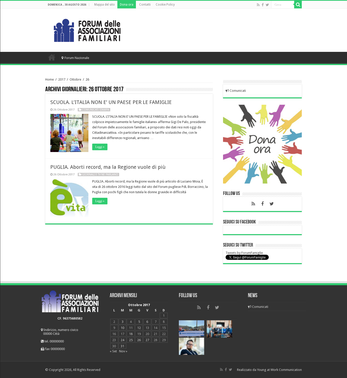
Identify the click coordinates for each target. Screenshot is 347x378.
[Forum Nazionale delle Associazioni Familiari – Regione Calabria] (87, 29)
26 (139, 340)
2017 (61, 79)
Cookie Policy (165, 4)
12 (139, 328)
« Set (113, 351)
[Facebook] (262, 5)
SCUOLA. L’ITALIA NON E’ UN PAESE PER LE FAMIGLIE (111, 102)
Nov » (123, 351)
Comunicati (237, 91)
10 (122, 328)
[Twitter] (267, 5)
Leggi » (99, 147)
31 (122, 346)
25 (131, 340)
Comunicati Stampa (95, 109)
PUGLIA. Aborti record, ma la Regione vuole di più (108, 167)
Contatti (145, 4)
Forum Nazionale (77, 58)
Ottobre (75, 79)
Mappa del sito (104, 4)
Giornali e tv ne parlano (100, 174)
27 (147, 340)
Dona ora (126, 4)
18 (131, 334)
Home (51, 57)
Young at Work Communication (279, 370)
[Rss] (258, 5)
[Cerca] (298, 4)
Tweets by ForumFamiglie (244, 253)
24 (122, 340)
